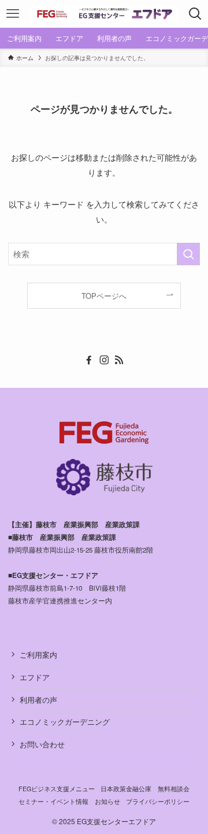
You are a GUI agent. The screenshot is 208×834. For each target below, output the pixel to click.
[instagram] (104, 360)
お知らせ (107, 801)
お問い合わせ (42, 744)
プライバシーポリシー (158, 801)
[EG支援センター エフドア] (103, 14)
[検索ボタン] (195, 14)
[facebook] (89, 360)
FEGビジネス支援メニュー (56, 788)
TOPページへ (104, 295)
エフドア (35, 677)
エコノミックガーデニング (65, 721)
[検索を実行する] (188, 254)
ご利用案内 (38, 654)
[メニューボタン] (12, 14)
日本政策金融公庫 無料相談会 (145, 788)
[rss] (119, 360)
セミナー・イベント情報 (53, 801)
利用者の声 (38, 699)
